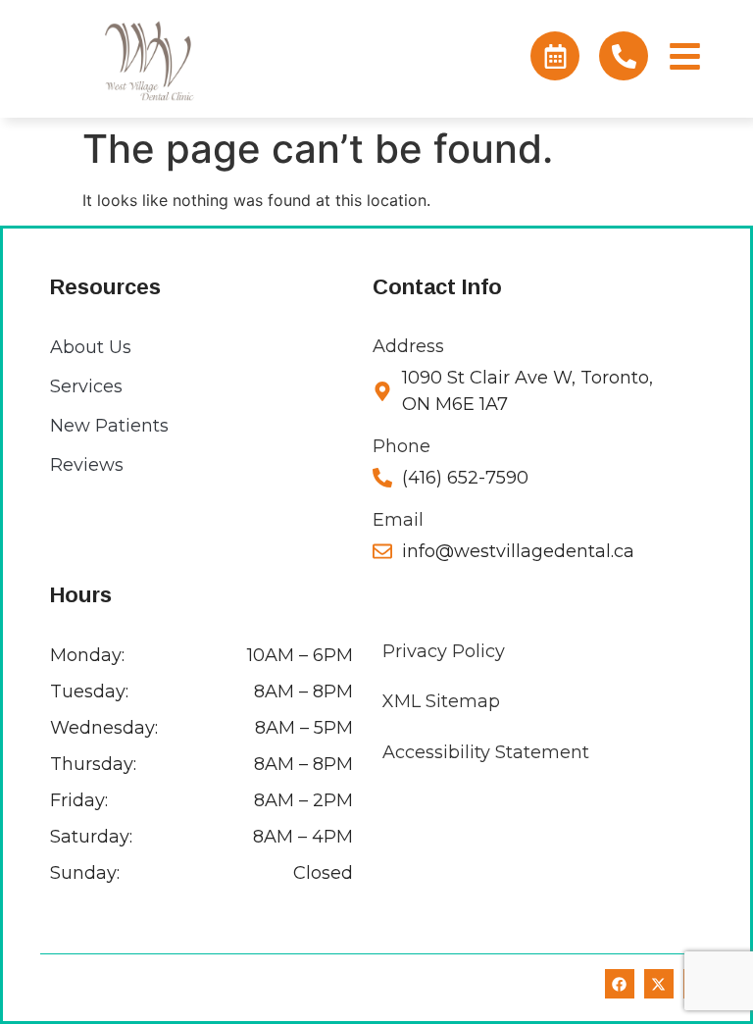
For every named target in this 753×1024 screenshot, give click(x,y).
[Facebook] (619, 983)
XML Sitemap (441, 701)
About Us (90, 347)
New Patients (109, 425)
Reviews (87, 465)
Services (86, 386)
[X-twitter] (659, 983)
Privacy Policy (443, 651)
